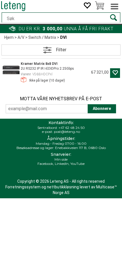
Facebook (45, 163)
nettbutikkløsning (63, 187)
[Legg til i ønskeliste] (115, 73)
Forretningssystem (23, 187)
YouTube (77, 163)
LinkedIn (62, 163)
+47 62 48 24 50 (71, 127)
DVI (63, 37)
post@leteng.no (67, 131)
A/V (21, 37)
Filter (61, 49)
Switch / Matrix (42, 37)
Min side (61, 159)
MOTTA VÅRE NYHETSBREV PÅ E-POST (61, 98)
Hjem (9, 37)
